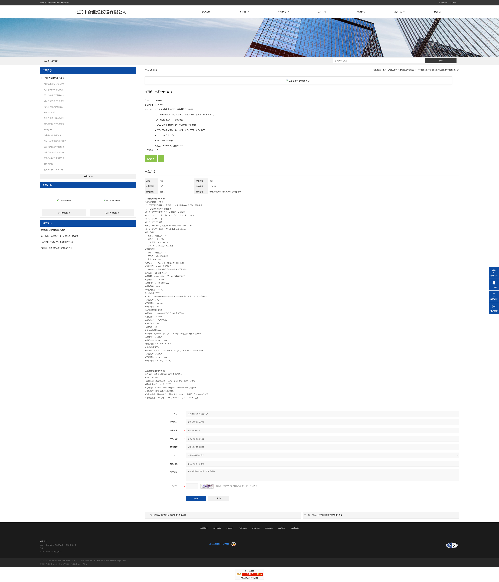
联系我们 (454, 3)
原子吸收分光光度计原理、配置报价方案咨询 (59, 236)
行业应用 (322, 12)
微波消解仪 (48, 164)
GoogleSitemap (121, 561)
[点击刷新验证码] (207, 486)
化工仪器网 (105, 561)
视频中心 (269, 528)
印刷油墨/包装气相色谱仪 (54, 101)
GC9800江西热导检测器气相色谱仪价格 (169, 515)
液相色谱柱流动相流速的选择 (53, 230)
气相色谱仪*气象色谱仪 (53, 90)
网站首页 (206, 12)
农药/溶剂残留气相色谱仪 (54, 147)
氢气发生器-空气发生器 (53, 170)
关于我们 (243, 12)
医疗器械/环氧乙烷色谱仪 (54, 95)
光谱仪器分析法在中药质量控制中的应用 (57, 242)
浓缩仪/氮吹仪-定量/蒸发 (54, 84)
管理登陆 (113, 561)
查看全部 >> (88, 176)
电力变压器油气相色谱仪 (54, 152)
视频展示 (361, 12)
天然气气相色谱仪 (112, 213)
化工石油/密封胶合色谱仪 (54, 118)
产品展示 (282, 12)
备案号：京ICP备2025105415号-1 (82, 561)
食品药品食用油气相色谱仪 (55, 141)
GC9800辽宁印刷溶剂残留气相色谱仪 (327, 515)
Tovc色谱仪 (48, 130)
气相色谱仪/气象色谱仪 (407, 70)
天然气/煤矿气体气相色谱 (54, 158)
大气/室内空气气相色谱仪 (54, 124)
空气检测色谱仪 (64, 213)
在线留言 (150, 159)
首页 (384, 70)
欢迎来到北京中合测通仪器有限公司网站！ (55, 3)
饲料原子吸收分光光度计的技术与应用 (56, 248)
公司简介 (444, 3)
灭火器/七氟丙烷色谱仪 (53, 107)
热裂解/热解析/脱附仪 (52, 135)
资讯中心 (398, 12)
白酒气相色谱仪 (50, 112)
